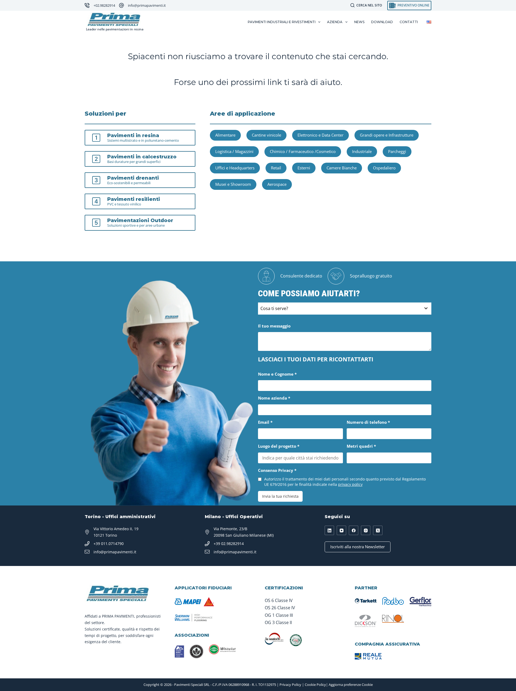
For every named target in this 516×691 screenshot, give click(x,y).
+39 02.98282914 (229, 543)
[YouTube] (341, 530)
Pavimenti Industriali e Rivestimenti (282, 22)
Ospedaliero (384, 167)
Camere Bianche (342, 167)
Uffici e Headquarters (235, 167)
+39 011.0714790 (109, 543)
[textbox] (339, 308)
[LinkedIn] (329, 530)
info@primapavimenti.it (147, 5)
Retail (276, 167)
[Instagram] (365, 530)
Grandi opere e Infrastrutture (386, 135)
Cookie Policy (315, 684)
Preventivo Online (413, 5)
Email (265, 422)
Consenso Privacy (277, 470)
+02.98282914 (104, 5)
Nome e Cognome (277, 374)
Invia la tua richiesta (280, 496)
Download (382, 22)
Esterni (304, 167)
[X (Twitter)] (377, 530)
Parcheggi (397, 151)
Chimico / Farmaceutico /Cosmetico (303, 151)
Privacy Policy (290, 684)
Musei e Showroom (233, 184)
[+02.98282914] (87, 5)
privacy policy (350, 484)
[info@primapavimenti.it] (121, 5)
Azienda (334, 22)
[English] (429, 22)
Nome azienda (274, 398)
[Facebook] (353, 530)
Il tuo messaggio (274, 326)
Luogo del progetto (278, 446)
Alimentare (225, 135)
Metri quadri (361, 446)
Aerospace (276, 184)
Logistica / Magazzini (234, 151)
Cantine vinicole (266, 135)
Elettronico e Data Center (320, 135)
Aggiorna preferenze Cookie (351, 684)
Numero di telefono (368, 422)
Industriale (362, 151)
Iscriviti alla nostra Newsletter (357, 546)
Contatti (409, 22)
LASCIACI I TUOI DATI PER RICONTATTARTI (315, 359)
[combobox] (344, 308)
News (359, 22)
